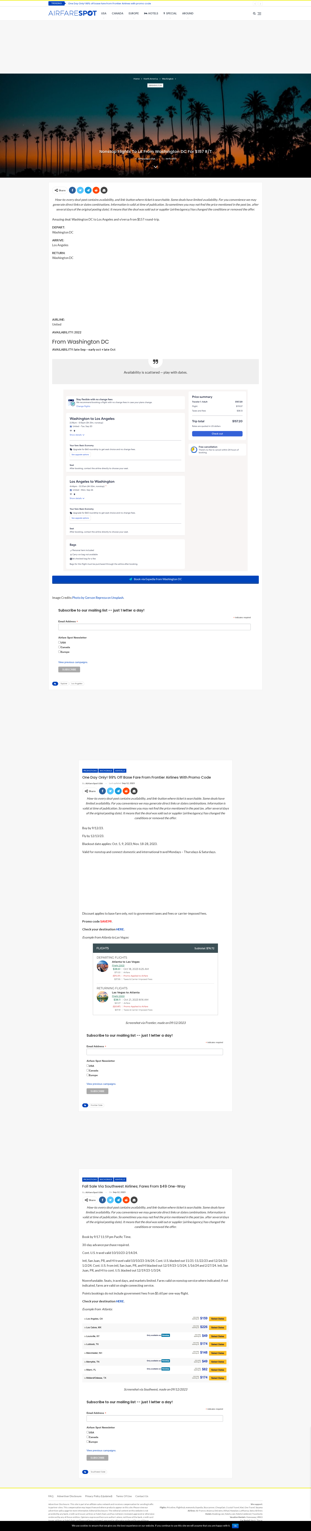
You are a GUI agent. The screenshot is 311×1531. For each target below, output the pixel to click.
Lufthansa (244, 1510)
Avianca (210, 1510)
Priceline (171, 1507)
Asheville (120, 770)
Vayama (259, 1507)
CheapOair (220, 1507)
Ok (235, 1526)
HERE (120, 929)
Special (171, 13)
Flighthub (180, 1507)
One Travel (249, 1507)
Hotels (153, 13)
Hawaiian (234, 1510)
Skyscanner (209, 1507)
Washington (155, 85)
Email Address (68, 621)
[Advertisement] (155, 46)
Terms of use (124, 1496)
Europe (134, 13)
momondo (190, 1507)
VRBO (260, 1517)
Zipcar (260, 1520)
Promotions (90, 770)
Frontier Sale (96, 1105)
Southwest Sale (98, 1472)
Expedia (199, 1507)
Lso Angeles (76, 683)
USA (103, 13)
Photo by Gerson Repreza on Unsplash (97, 598)
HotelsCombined (243, 1514)
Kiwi (242, 1507)
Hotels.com (230, 1514)
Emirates (219, 1510)
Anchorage (106, 770)
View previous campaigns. (73, 662)
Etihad (226, 1510)
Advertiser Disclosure (69, 1496)
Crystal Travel (232, 1507)
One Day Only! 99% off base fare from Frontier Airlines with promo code (109, 3)
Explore (64, 683)
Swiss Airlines (256, 1510)
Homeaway (251, 1517)
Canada (117, 13)
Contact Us (141, 1496)
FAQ (50, 1496)
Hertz (253, 1520)
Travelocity (257, 1514)
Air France (201, 1510)
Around (187, 13)
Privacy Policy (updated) (98, 1496)
